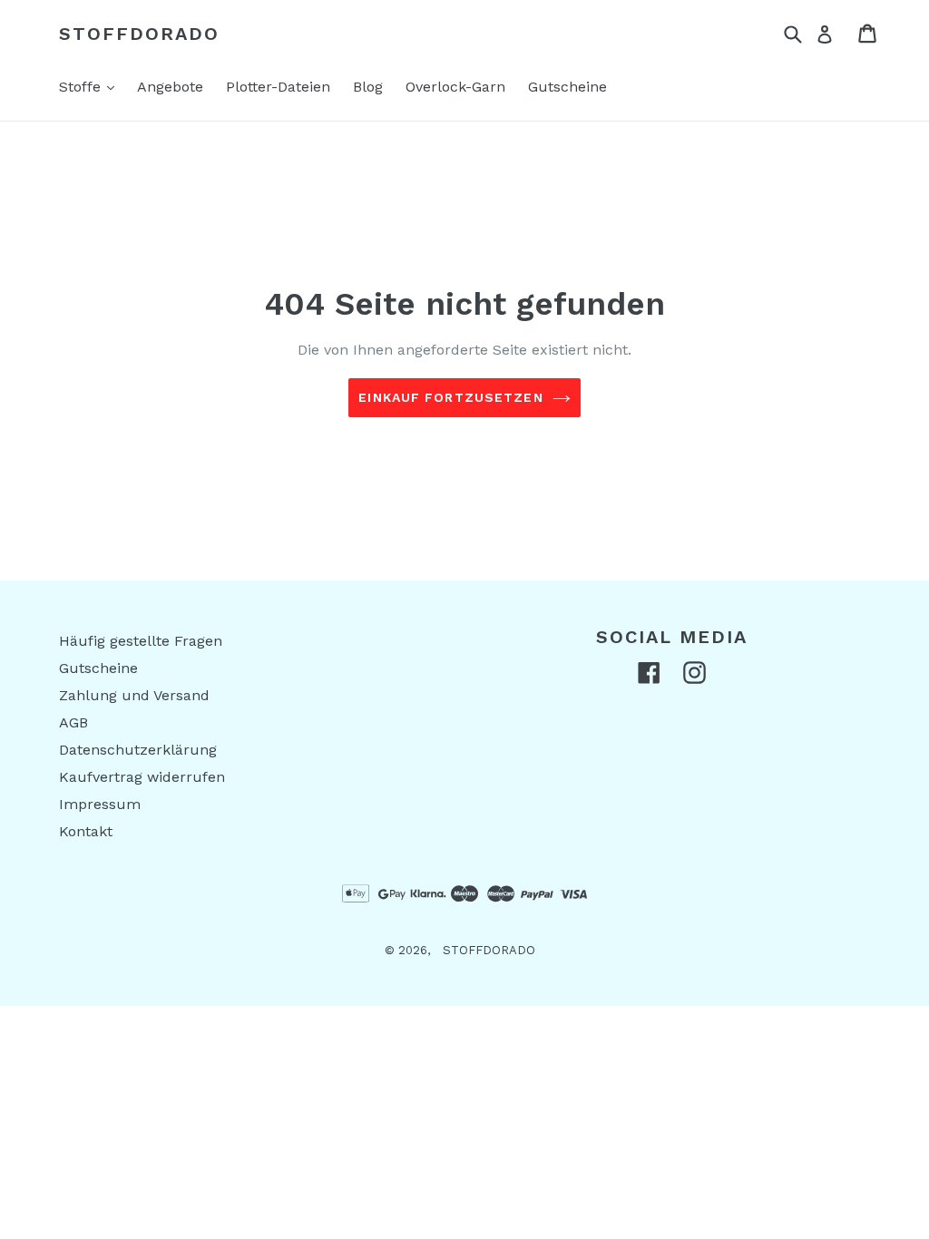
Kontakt (85, 831)
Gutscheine (567, 86)
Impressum (100, 804)
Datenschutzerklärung (138, 749)
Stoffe (91, 86)
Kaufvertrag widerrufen (142, 776)
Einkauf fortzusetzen (450, 397)
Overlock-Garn (455, 86)
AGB (73, 722)
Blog (368, 86)
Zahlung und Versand (134, 695)
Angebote (170, 86)
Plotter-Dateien (278, 86)
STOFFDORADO (139, 33)
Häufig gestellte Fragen (140, 640)
